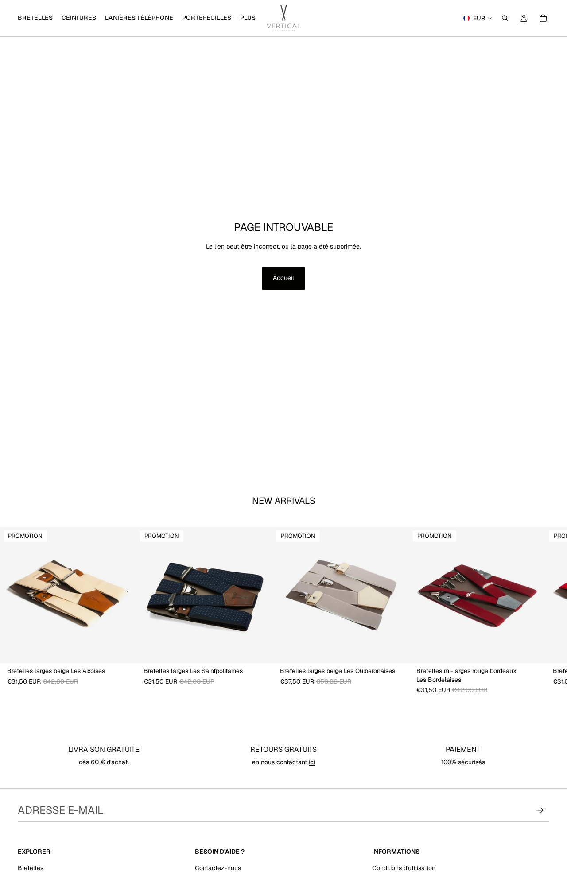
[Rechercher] (505, 18)
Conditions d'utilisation (403, 868)
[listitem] (248, 18)
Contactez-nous (218, 868)
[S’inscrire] (540, 810)
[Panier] (543, 18)
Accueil (283, 278)
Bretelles (30, 868)
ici (312, 762)
